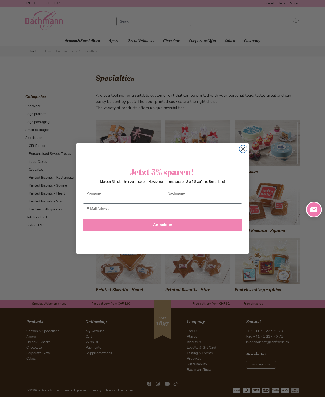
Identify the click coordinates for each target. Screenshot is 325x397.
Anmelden (162, 225)
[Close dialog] (243, 149)
